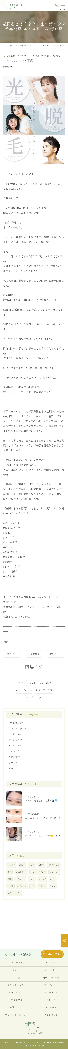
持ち (32, 886)
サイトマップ (51, 1015)
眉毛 (9, 872)
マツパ (31, 879)
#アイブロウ (34, 697)
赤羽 (9, 879)
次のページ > (55, 653)
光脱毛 (6, 641)
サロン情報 (14, 756)
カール (53, 879)
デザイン (42, 886)
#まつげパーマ (24, 690)
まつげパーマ (15, 734)
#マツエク (45, 683)
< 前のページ (12, 653)
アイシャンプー (14, 893)
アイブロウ (14, 751)
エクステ (42, 879)
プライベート (15, 762)
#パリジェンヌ (44, 690)
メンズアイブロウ (38, 872)
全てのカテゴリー (17, 722)
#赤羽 (32, 683)
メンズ (31, 865)
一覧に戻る (34, 653)
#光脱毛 (21, 683)
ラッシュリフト (16, 739)
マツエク (11, 865)
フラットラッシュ (17, 728)
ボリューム (22, 886)
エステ (22, 865)
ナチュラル (20, 879)
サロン (53, 886)
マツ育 (10, 886)
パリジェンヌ (15, 745)
